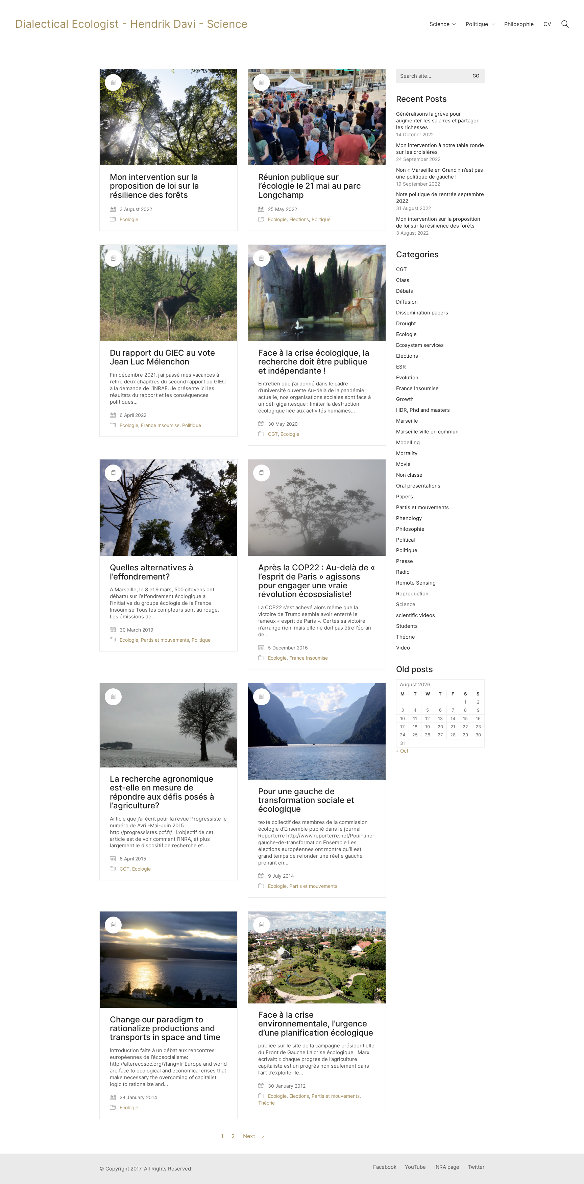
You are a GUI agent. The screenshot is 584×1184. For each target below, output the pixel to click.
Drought (406, 323)
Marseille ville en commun (427, 431)
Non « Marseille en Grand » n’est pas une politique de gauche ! (439, 173)
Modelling (408, 442)
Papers (404, 496)
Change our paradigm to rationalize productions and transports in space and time (165, 1028)
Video (403, 647)
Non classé (409, 475)
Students (407, 626)
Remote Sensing (416, 582)
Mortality (406, 453)
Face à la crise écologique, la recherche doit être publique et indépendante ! (313, 362)
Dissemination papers (422, 312)
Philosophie (410, 529)
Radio (403, 572)
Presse (404, 561)
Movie (403, 464)
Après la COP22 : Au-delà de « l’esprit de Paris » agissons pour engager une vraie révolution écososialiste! (316, 581)
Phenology (409, 518)
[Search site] (565, 24)
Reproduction (412, 593)
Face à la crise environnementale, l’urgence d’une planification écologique (315, 1024)
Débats (404, 291)
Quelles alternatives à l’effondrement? (151, 572)
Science (405, 604)
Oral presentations (418, 485)
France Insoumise (160, 425)
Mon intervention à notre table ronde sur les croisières (440, 148)
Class (402, 280)
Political (405, 540)
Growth (405, 399)
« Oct (402, 751)
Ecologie (129, 219)
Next (250, 1136)
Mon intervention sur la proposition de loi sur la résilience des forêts (154, 186)
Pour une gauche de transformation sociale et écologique (306, 800)
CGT (273, 434)
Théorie (266, 1103)
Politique (321, 219)
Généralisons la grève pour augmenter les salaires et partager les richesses (437, 121)
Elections (299, 219)
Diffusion (407, 302)
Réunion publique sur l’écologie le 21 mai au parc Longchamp (309, 186)
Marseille (407, 421)
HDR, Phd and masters (423, 410)
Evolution (407, 377)
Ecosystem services (420, 345)
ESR (401, 366)
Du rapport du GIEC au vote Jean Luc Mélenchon (162, 357)
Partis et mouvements (165, 640)
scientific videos (415, 615)
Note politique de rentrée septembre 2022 (440, 197)
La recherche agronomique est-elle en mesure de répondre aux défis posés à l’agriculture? (162, 792)
